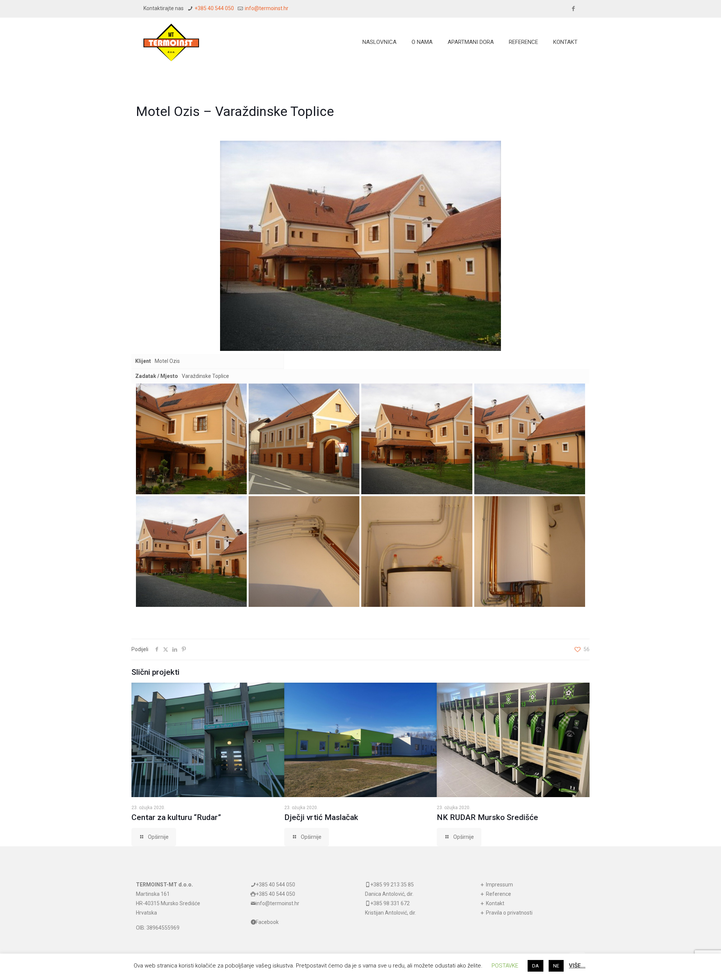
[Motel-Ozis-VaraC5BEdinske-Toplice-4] (529, 439)
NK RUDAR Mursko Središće (487, 817)
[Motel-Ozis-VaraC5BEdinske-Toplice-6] (304, 551)
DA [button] (535, 966)
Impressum (499, 885)
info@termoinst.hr (266, 8)
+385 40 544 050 (213, 8)
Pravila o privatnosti (508, 913)
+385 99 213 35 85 (392, 885)
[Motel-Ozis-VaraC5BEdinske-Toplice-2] (304, 439)
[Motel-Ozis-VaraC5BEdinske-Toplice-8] (529, 551)
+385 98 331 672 (390, 903)
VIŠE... (577, 965)
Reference (498, 894)
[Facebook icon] (573, 8)
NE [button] (556, 966)
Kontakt (494, 903)
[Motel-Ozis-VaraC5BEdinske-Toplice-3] (416, 439)
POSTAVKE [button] (505, 965)
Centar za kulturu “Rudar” (176, 817)
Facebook (267, 922)
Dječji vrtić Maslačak (321, 817)
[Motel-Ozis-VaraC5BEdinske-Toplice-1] (191, 439)
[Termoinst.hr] (171, 42)
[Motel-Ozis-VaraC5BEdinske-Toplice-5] (191, 551)
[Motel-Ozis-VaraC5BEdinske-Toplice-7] (416, 551)
